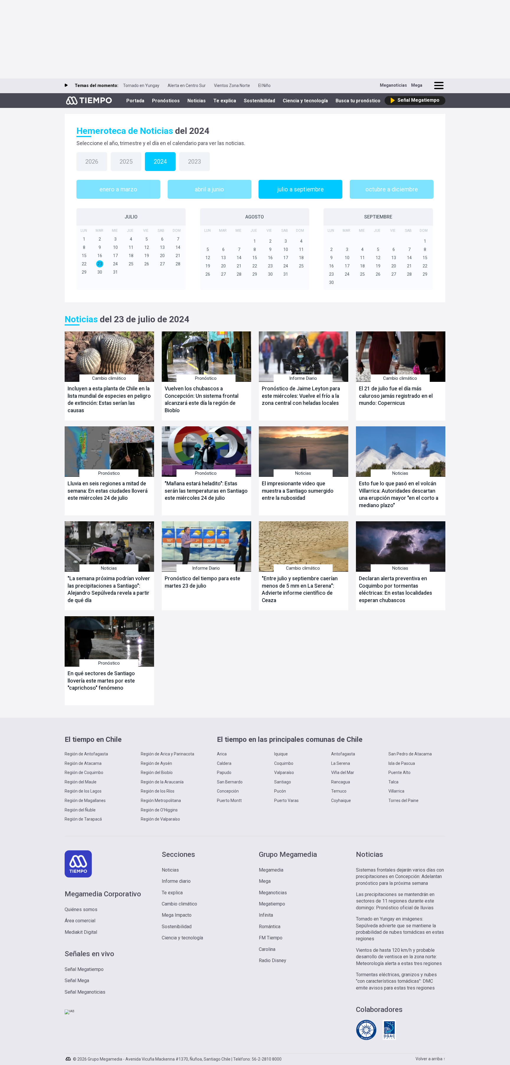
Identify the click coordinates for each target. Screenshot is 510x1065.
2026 (91, 161)
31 (115, 272)
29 (84, 272)
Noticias (196, 100)
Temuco (338, 791)
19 (146, 255)
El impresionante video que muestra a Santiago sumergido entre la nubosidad (298, 491)
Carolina (267, 949)
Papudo (224, 772)
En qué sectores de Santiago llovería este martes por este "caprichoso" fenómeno (101, 680)
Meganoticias (393, 85)
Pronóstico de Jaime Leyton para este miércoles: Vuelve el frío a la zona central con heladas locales (301, 396)
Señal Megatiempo (84, 969)
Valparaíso (284, 772)
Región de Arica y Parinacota (167, 754)
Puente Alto (399, 772)
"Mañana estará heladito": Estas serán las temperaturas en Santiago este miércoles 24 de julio (206, 491)
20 (162, 255)
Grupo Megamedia (288, 854)
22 (84, 264)
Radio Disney (272, 960)
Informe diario (176, 881)
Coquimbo (283, 763)
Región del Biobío (157, 772)
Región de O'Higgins (159, 810)
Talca (393, 782)
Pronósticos (166, 100)
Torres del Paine (403, 800)
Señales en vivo (89, 954)
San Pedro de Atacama (410, 754)
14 (178, 247)
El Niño (264, 85)
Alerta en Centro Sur (187, 85)
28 (178, 264)
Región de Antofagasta (86, 754)
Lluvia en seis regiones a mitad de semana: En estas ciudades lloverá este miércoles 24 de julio (108, 491)
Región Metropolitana (161, 800)
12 (146, 247)
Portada (135, 100)
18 (131, 255)
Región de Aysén (156, 763)
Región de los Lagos (83, 791)
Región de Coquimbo (84, 772)
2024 (160, 161)
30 (99, 272)
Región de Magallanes (85, 800)
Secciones (178, 854)
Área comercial (80, 920)
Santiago (282, 782)
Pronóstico (206, 378)
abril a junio (209, 189)
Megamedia (271, 870)
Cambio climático (109, 378)
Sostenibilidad (259, 100)
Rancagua (340, 782)
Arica (222, 754)
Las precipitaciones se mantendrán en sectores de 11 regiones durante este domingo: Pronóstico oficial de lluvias (395, 901)
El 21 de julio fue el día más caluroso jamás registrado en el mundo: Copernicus (396, 396)
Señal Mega (77, 980)
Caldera (224, 763)
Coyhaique (341, 800)
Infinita (266, 915)
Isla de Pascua (401, 763)
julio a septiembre (300, 189)
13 (162, 247)
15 (84, 255)
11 (131, 247)
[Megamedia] (69, 1057)
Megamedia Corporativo (103, 894)
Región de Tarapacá (83, 819)
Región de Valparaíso (160, 819)
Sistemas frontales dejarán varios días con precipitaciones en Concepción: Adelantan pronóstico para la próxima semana (400, 876)
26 (146, 264)
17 (115, 255)
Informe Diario (303, 378)
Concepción (228, 791)
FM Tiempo (270, 938)
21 (178, 255)
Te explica (224, 100)
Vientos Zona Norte (232, 85)
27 (162, 264)
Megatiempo (272, 904)
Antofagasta (343, 754)
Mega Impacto (177, 915)
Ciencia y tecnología (305, 100)
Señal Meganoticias (85, 992)
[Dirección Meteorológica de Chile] (366, 1039)
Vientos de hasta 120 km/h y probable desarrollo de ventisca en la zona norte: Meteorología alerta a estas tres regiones (399, 956)
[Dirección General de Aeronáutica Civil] (389, 1039)
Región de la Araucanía (162, 782)
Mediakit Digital (81, 932)
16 (99, 255)
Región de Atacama (83, 763)
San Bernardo (230, 782)
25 (131, 264)
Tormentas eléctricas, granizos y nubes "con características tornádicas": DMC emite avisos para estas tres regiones (396, 981)
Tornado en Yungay (141, 85)
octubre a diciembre (391, 189)
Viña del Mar (342, 772)
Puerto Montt (229, 800)
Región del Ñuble (80, 810)
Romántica (269, 926)
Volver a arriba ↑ (430, 1058)
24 (115, 264)
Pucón (280, 791)
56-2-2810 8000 (267, 1059)
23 (99, 264)
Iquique (281, 754)
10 (115, 247)
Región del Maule (81, 782)
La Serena (340, 763)
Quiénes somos (81, 909)
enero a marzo (118, 189)
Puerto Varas (286, 800)
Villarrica (396, 791)
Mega (416, 85)
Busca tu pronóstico (358, 100)
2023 (194, 161)
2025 (126, 161)
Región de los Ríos (157, 791)
